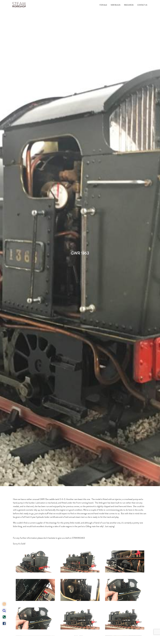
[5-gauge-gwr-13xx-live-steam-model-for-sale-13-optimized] (80, 561)
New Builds (115, 5)
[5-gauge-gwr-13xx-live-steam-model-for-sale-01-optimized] (35, 618)
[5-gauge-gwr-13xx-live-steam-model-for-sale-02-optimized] (124, 618)
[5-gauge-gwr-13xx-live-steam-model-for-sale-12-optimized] (35, 561)
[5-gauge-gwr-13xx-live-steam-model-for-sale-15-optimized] (35, 590)
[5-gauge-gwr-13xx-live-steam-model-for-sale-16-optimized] (80, 590)
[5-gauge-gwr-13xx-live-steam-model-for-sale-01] (124, 590)
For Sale (103, 5)
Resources (129, 5)
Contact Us (142, 5)
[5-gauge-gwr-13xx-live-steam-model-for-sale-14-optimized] (124, 561)
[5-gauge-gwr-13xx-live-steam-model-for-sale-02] (80, 618)
